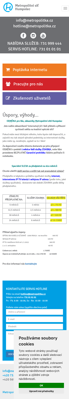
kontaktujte (31, 263)
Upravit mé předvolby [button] (41, 391)
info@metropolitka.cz (34, 20)
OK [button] (41, 385)
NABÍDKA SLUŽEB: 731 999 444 (34, 43)
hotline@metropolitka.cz (34, 26)
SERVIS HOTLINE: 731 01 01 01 (34, 49)
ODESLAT (13, 354)
